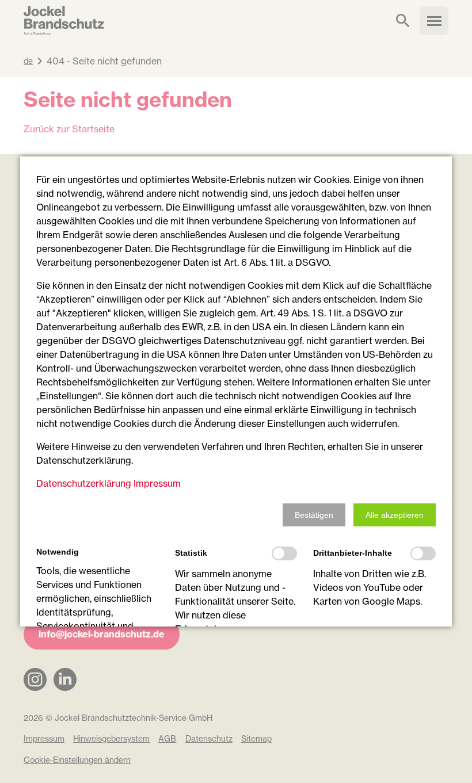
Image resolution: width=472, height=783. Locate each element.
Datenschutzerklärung (83, 483)
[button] (314, 514)
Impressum (157, 483)
